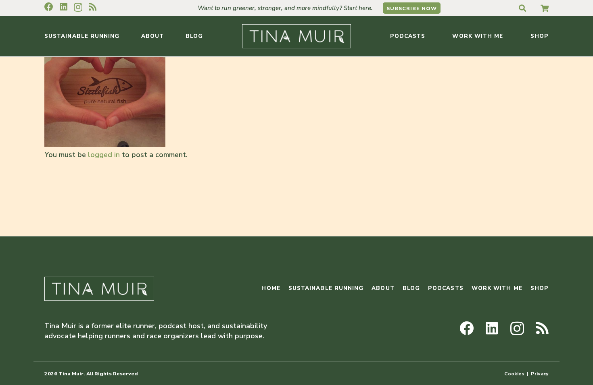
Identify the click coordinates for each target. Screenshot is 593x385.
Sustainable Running (326, 288)
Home (270, 288)
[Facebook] (48, 6)
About (383, 288)
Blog (411, 288)
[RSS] (92, 6)
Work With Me (497, 288)
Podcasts (446, 288)
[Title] (545, 8)
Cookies (514, 373)
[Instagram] (78, 7)
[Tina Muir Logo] (296, 36)
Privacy (540, 373)
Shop (539, 288)
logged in (104, 154)
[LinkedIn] (63, 6)
